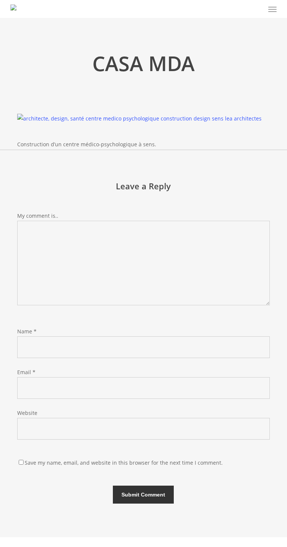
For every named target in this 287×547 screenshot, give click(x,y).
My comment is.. (37, 215)
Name (27, 331)
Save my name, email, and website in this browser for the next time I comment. (124, 462)
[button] (272, 9)
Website (27, 412)
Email (26, 372)
